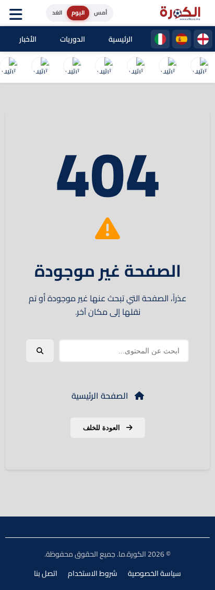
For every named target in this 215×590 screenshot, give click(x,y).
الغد (57, 12)
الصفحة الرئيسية (100, 395)
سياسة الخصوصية (154, 573)
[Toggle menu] (18, 13)
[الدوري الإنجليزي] (203, 39)
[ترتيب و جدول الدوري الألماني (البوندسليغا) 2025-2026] (40, 67)
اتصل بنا (45, 573)
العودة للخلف (102, 428)
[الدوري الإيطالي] (160, 39)
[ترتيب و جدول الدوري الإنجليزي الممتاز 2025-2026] (72, 67)
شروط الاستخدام (92, 573)
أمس (100, 12)
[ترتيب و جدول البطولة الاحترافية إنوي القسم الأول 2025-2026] (199, 67)
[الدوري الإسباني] (181, 39)
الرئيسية (121, 39)
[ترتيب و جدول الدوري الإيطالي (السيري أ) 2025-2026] (135, 67)
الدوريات (72, 39)
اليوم (78, 12)
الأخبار (28, 39)
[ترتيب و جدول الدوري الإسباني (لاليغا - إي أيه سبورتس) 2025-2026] (167, 67)
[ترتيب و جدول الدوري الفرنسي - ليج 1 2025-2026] (104, 67)
